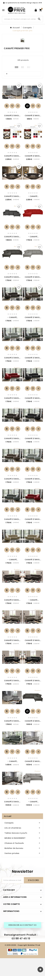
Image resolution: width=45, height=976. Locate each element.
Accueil (7, 816)
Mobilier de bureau (13, 848)
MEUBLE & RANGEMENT (14, 838)
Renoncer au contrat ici (22, 925)
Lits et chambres (12, 828)
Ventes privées (11, 853)
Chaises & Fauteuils (14, 843)
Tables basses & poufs (15, 833)
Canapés (9, 823)
